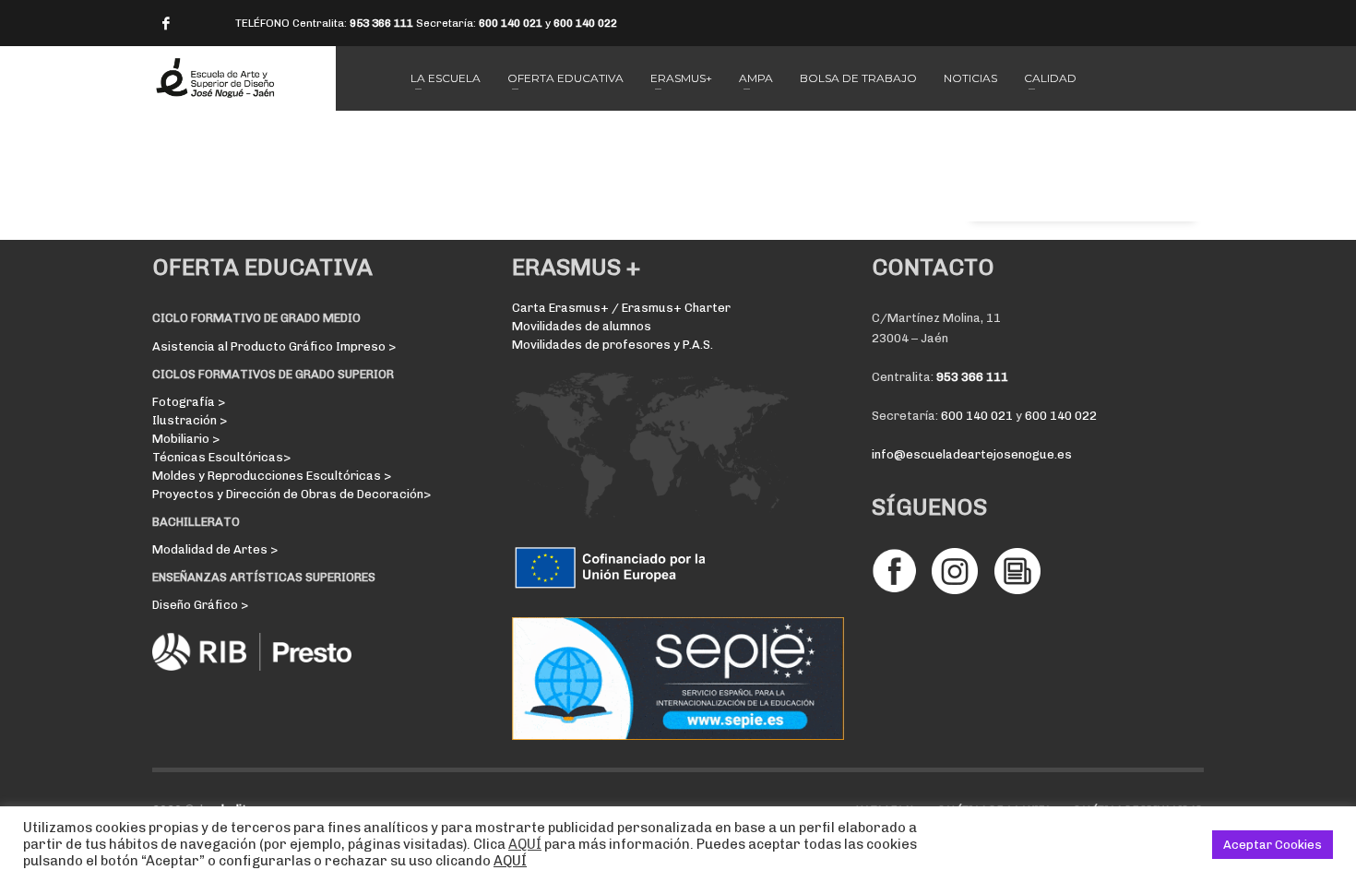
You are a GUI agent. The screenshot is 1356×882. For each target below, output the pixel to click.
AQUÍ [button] (510, 860)
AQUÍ (524, 844)
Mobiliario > (186, 439)
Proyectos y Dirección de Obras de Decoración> (291, 494)
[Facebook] (166, 23)
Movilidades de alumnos (581, 326)
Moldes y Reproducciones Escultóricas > (271, 476)
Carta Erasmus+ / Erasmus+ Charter (621, 308)
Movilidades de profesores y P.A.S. (612, 345)
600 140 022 (585, 23)
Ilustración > (189, 420)
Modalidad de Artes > (215, 549)
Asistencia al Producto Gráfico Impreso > (274, 346)
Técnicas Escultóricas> (221, 457)
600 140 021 (510, 23)
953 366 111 (381, 23)
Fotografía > (188, 402)
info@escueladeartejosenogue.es (972, 454)
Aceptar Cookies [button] (1272, 845)
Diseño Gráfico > (200, 605)
